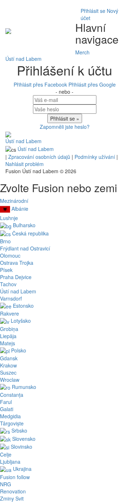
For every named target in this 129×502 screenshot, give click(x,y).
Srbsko (18, 430)
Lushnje (9, 217)
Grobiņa (9, 328)
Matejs (7, 343)
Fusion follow (15, 477)
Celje (5, 454)
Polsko (18, 350)
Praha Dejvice (16, 277)
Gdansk (9, 358)
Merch (82, 52)
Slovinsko (20, 446)
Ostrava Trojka (16, 262)
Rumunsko (23, 386)
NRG (5, 484)
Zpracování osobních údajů (40, 156)
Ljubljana (10, 461)
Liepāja (8, 336)
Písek (6, 269)
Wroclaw (9, 379)
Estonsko (22, 305)
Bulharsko (23, 225)
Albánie (19, 208)
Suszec (8, 372)
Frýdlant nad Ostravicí (25, 248)
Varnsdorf (11, 298)
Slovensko (23, 438)
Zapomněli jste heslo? (65, 126)
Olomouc (10, 255)
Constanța (11, 394)
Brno (5, 241)
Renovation (13, 491)
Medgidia (10, 416)
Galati (6, 409)
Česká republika (30, 233)
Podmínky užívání (95, 156)
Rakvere (9, 313)
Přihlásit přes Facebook (41, 84)
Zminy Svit (12, 498)
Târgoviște (12, 423)
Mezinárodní (14, 200)
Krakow (8, 365)
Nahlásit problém (24, 163)
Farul (6, 401)
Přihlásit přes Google (92, 84)
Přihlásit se (93, 10)
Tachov (8, 284)
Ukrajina (21, 468)
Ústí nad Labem (23, 141)
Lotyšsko (20, 320)
